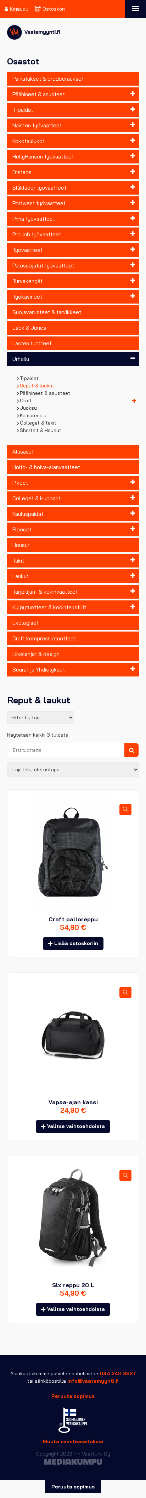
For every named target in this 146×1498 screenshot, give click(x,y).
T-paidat (22, 109)
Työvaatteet (27, 250)
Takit (18, 560)
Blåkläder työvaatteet (39, 187)
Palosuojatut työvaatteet (43, 265)
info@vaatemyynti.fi (93, 1381)
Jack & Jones (29, 327)
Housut (21, 545)
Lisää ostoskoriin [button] (76, 943)
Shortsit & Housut (40, 430)
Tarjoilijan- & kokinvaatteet (45, 591)
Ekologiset (25, 623)
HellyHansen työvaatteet (43, 156)
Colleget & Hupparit (36, 498)
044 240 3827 (118, 1373)
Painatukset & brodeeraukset (48, 78)
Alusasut (23, 451)
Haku (131, 750)
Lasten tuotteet (31, 343)
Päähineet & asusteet (38, 94)
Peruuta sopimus (73, 1396)
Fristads (22, 172)
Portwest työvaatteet (39, 203)
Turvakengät (27, 281)
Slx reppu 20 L (73, 1285)
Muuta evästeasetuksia (73, 1441)
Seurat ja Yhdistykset (38, 669)
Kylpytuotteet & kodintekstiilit (49, 607)
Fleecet (22, 529)
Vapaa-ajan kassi (73, 1102)
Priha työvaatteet (33, 218)
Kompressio (33, 415)
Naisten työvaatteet (37, 125)
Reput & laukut (37, 385)
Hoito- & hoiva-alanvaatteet (46, 467)
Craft (26, 400)
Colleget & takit (38, 423)
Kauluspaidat (27, 514)
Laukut (20, 576)
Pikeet (20, 482)
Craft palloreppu (73, 919)
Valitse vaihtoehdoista (76, 1126)
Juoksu (28, 408)
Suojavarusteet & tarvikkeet (46, 312)
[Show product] (125, 809)
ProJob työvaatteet (36, 234)
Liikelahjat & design (36, 654)
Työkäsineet (27, 296)
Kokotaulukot (28, 141)
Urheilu (20, 359)
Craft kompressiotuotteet (44, 638)
